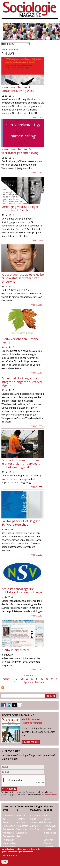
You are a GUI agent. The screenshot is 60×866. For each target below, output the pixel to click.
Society (7, 822)
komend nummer (32, 722)
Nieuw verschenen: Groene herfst (20, 340)
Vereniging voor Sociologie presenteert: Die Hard (19, 208)
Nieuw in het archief (15, 650)
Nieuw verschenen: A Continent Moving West (17, 89)
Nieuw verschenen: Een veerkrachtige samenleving (20, 151)
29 (27, 678)
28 (22, 678)
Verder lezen (37, 117)
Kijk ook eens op (48, 808)
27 (17, 678)
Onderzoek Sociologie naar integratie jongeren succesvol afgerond (21, 381)
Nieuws (14, 49)
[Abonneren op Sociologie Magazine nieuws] (2, 687)
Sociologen (9, 825)
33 (47, 678)
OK (4, 861)
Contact (34, 825)
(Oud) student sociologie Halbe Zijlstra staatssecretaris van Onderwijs (22, 278)
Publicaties (22, 825)
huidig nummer (31, 719)
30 (32, 678)
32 (42, 678)
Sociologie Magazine (36, 808)
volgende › (27, 682)
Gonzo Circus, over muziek (50, 826)
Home (4, 49)
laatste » (39, 682)
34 (52, 678)
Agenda (20, 815)
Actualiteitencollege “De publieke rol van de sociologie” (22, 590)
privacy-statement (49, 795)
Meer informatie (9, 855)
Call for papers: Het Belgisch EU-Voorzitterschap (20, 522)
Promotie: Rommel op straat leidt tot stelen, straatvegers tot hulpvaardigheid (20, 463)
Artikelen (21, 822)
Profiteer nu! (30, 742)
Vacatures (21, 829)
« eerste (28, 675)
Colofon (34, 829)
